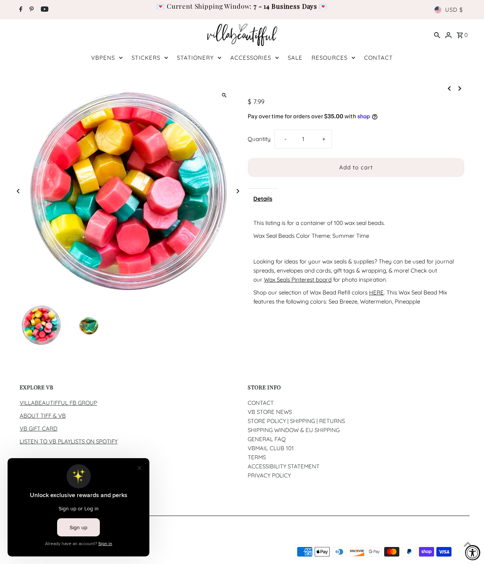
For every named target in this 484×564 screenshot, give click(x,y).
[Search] (437, 34)
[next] (459, 88)
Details (262, 198)
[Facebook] (19, 9)
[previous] (449, 88)
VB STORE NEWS (270, 411)
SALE (295, 57)
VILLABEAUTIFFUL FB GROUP (58, 402)
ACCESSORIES (250, 57)
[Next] (237, 191)
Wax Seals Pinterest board (298, 279)
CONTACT (378, 57)
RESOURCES (329, 57)
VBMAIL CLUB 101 (271, 448)
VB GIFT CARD (38, 428)
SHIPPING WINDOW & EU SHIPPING (294, 430)
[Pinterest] (31, 9)
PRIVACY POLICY (269, 475)
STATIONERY (195, 57)
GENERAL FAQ (267, 439)
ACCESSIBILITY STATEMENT (284, 466)
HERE (376, 292)
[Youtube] (43, 9)
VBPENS (103, 57)
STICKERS (146, 57)
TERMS (257, 457)
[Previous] (18, 191)
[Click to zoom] (224, 95)
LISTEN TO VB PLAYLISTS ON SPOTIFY (69, 441)
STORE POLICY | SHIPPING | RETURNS (296, 421)
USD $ (454, 9)
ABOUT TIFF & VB (43, 415)
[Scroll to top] (467, 544)
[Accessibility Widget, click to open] (472, 552)
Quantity (259, 139)
